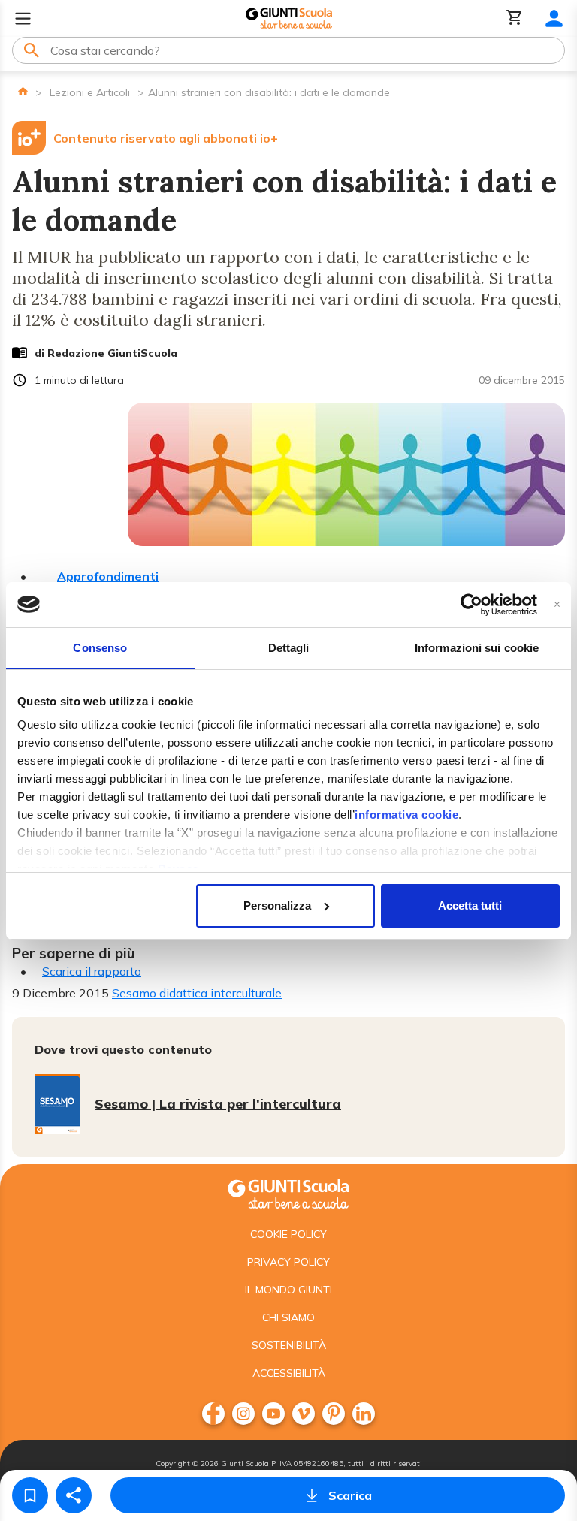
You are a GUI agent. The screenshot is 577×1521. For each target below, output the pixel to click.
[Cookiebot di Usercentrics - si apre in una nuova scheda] (471, 604)
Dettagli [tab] (289, 647)
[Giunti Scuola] (289, 18)
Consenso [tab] (100, 647)
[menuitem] (213, 1413)
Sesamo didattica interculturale (197, 992)
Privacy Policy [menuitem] (288, 1262)
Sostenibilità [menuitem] (289, 1345)
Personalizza (277, 905)
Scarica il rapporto (91, 971)
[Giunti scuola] (288, 1192)
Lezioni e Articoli (90, 92)
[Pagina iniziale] (23, 91)
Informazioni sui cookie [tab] (477, 647)
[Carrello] (515, 18)
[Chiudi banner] (557, 604)
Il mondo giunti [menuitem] (288, 1289)
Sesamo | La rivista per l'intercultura (218, 1103)
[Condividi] (74, 1495)
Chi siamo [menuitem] (288, 1317)
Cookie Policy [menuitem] (288, 1234)
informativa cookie (406, 814)
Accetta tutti (470, 905)
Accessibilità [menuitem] (288, 1373)
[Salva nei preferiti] (30, 1495)
